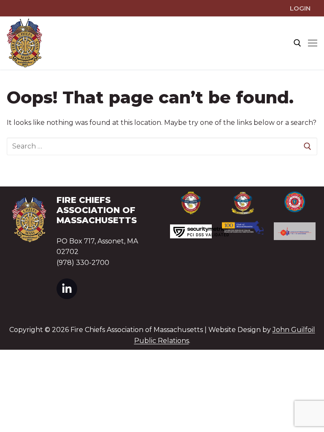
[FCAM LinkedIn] (67, 288)
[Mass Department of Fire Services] (295, 202)
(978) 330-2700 (83, 263)
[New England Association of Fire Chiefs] (243, 203)
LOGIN (300, 8)
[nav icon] (312, 43)
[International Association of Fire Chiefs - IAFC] (191, 203)
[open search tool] (297, 43)
